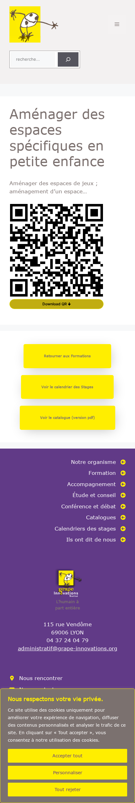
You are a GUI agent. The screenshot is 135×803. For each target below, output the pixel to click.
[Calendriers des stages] (90, 529)
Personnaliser (67, 772)
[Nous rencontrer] (35, 678)
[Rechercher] (68, 59)
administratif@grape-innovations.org (67, 648)
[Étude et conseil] (99, 495)
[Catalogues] (106, 517)
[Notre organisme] (98, 462)
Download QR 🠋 (56, 304)
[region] (67, 746)
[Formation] (107, 473)
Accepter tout (67, 755)
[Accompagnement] (96, 484)
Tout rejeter (68, 789)
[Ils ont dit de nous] (96, 540)
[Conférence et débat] (93, 506)
